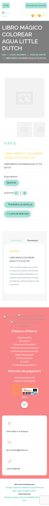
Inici (4, 55)
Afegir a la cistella (20, 204)
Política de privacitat (24, 355)
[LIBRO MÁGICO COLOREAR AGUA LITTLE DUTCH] (24, 98)
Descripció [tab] (16, 240)
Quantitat (9, 193)
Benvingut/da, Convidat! (36, 5)
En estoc (11, 183)
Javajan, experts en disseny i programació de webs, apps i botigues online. (24, 489)
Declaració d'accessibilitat (24, 365)
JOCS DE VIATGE (38, 55)
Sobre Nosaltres (25, 338)
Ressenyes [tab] (32, 240)
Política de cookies (24, 358)
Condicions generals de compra (24, 351)
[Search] (24, 14)
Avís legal (24, 362)
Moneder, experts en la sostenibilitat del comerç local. (24, 498)
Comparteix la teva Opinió (24, 344)
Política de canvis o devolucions (24, 348)
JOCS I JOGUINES (18, 55)
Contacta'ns (24, 341)
